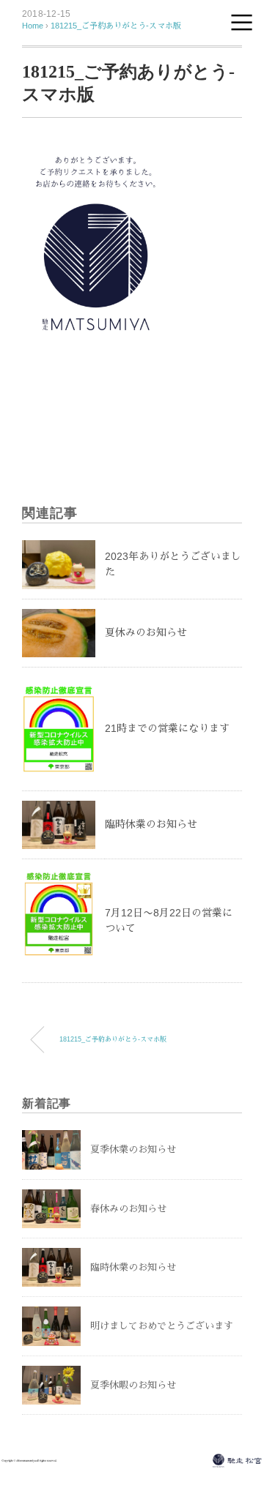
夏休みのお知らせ (146, 632)
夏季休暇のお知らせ (133, 1385)
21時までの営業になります (167, 728)
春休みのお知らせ (128, 1208)
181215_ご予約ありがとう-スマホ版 (116, 25)
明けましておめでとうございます (161, 1325)
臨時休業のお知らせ (151, 824)
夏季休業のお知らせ (133, 1149)
